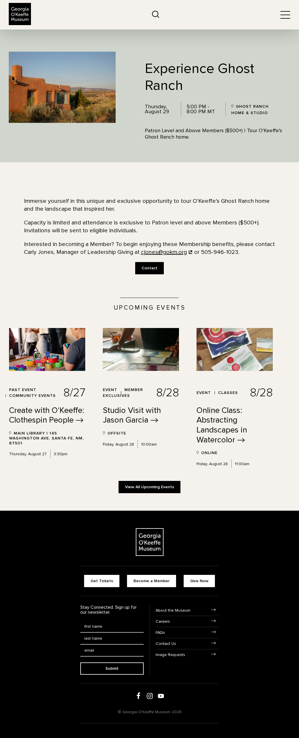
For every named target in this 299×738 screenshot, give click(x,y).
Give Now (199, 580)
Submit (112, 668)
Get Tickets (102, 580)
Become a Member (151, 580)
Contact (149, 268)
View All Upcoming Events (149, 486)
